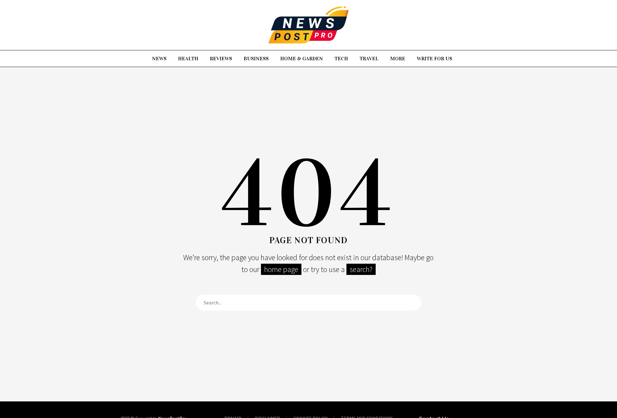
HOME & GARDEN (301, 58)
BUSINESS (256, 58)
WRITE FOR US (434, 58)
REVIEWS (221, 58)
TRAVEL (369, 58)
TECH (341, 58)
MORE (397, 58)
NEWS (159, 58)
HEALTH (188, 58)
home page (281, 269)
